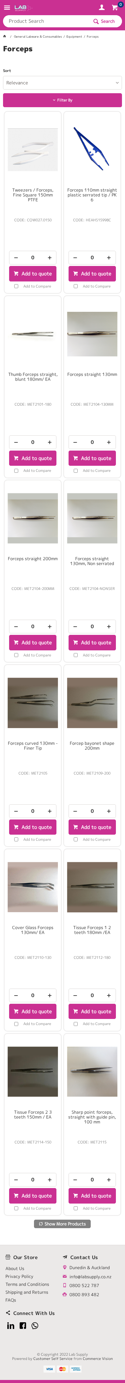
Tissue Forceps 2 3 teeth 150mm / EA (33, 1114)
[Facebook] (23, 1325)
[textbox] (46, 21)
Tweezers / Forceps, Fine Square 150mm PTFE (32, 195)
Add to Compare (37, 286)
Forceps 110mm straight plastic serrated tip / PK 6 (92, 195)
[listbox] (62, 83)
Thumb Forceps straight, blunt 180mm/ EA (33, 377)
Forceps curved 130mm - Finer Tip (33, 746)
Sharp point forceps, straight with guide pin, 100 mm (92, 1117)
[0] (115, 8)
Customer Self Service (53, 1358)
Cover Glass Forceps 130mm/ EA (32, 930)
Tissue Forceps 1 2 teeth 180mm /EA (92, 930)
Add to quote (36, 273)
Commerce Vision (98, 1358)
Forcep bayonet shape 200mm (92, 746)
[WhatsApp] (35, 1325)
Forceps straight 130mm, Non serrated (92, 561)
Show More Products (65, 1224)
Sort (7, 71)
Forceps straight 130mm (92, 374)
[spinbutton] (32, 257)
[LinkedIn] (10, 1325)
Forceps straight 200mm (33, 558)
